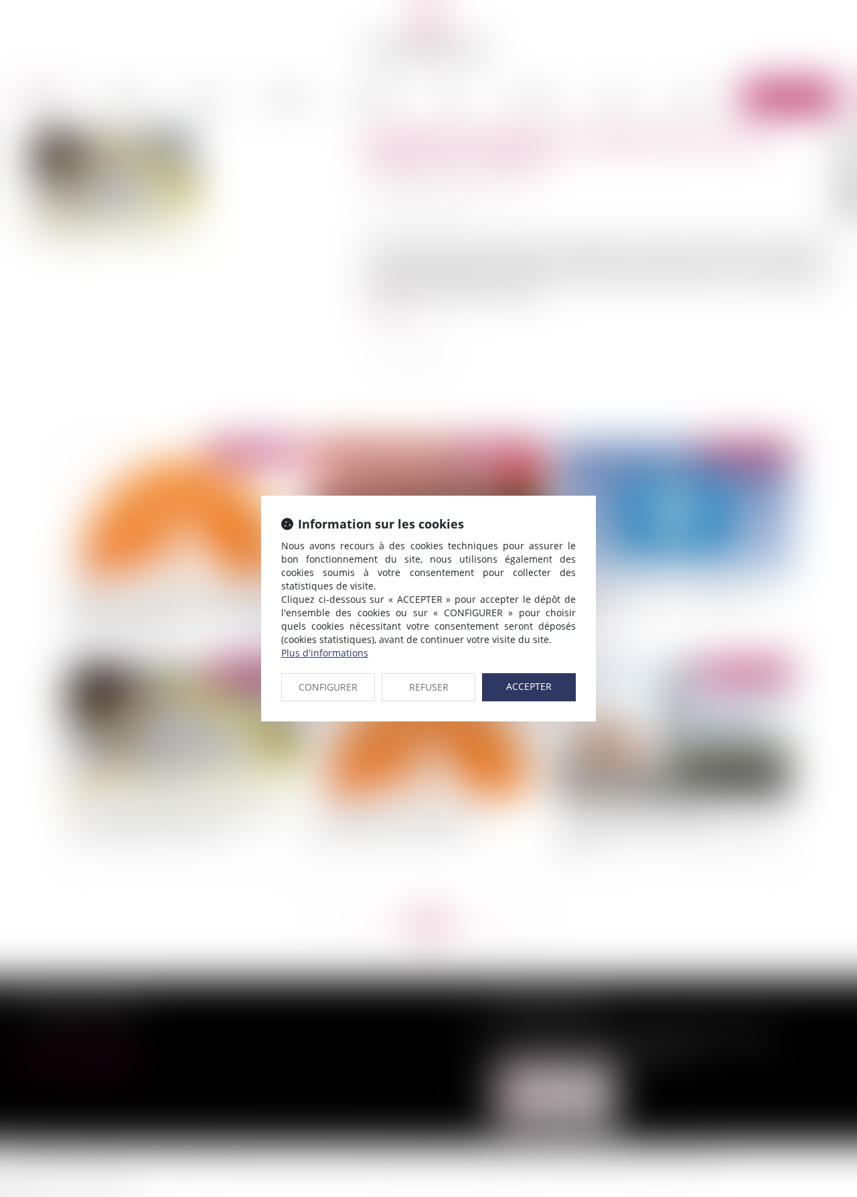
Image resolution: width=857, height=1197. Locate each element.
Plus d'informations (324, 652)
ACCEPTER (529, 686)
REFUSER (429, 687)
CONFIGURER (328, 687)
